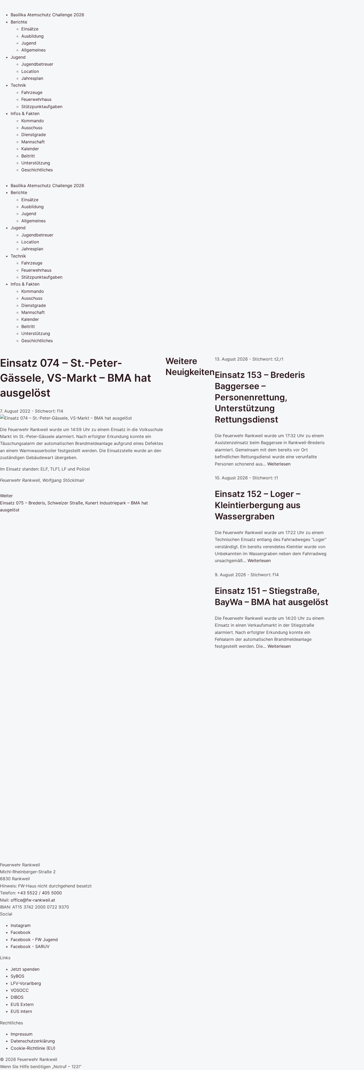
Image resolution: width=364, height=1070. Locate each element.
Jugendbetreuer (37, 64)
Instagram (21, 925)
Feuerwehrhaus (36, 99)
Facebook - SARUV (30, 946)
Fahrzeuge (31, 92)
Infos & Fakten (25, 113)
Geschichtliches (37, 169)
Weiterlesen (278, 464)
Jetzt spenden (25, 969)
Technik (18, 85)
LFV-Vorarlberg (26, 983)
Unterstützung (35, 162)
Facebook (21, 932)
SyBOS (17, 976)
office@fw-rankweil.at (33, 900)
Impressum (22, 1034)
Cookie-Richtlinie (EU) (33, 1048)
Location (30, 71)
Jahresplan (32, 78)
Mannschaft (33, 141)
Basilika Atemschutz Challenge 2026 (47, 14)
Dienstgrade (33, 134)
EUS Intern (21, 1011)
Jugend (28, 43)
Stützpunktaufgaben (41, 106)
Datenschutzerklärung (33, 1041)
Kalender (30, 148)
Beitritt (28, 156)
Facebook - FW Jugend (34, 939)
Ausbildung (32, 36)
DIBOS (17, 997)
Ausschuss (31, 127)
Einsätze (29, 28)
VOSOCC (20, 990)
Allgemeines (33, 50)
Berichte (19, 22)
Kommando (32, 120)
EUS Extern (22, 1004)
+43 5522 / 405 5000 (39, 892)
